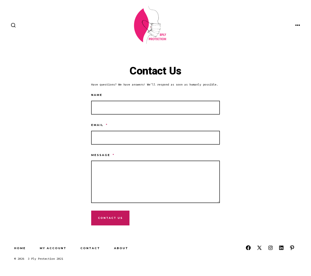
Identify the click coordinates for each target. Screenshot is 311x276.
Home (20, 248)
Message (102, 155)
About (121, 248)
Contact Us (110, 217)
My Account (53, 248)
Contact (90, 248)
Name (96, 95)
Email (99, 125)
